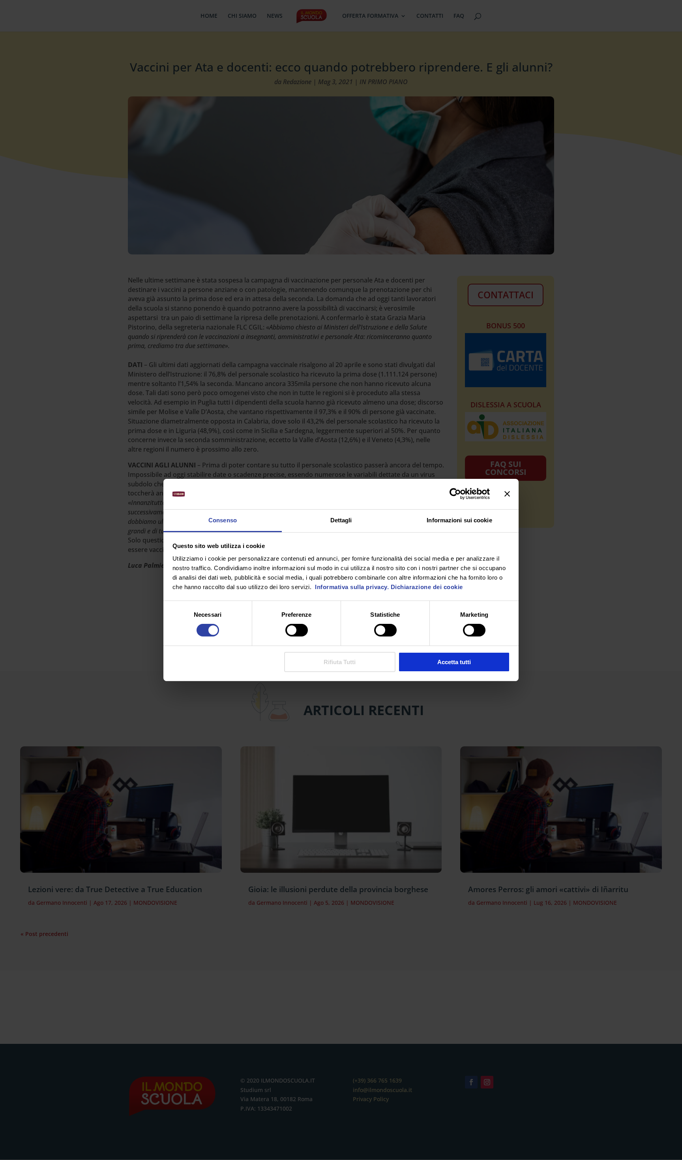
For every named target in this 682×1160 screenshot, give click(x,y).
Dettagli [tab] (341, 520)
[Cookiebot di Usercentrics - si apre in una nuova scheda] (455, 494)
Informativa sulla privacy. (351, 587)
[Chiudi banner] (507, 494)
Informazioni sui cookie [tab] (459, 520)
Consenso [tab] (222, 520)
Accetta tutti (454, 662)
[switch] (296, 630)
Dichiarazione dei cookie (427, 587)
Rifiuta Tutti (340, 662)
